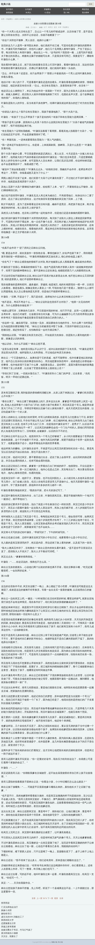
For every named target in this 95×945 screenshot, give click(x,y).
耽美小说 (5, 4)
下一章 (50, 898)
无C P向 (66, 12)
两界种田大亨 (7, 920)
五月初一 (34, 27)
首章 (33, 898)
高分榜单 (85, 12)
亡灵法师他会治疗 (9, 907)
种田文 (50, 27)
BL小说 (60, 942)
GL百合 (47, 12)
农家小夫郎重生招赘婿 (23, 19)
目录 (61, 898)
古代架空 (28, 9)
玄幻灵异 (66, 9)
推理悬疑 (9, 12)
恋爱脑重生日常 (8, 923)
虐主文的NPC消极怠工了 (12, 917)
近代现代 (9, 9)
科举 (59, 27)
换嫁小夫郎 (6, 910)
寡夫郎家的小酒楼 (9, 933)
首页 (2, 19)
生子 (45, 27)
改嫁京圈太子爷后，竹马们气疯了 (16, 930)
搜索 (90, 4)
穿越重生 (47, 9)
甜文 (55, 27)
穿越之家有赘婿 (8, 926)
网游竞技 (85, 9)
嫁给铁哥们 (6, 913)
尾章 (56, 898)
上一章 (39, 898)
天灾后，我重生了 (9, 936)
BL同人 (28, 12)
